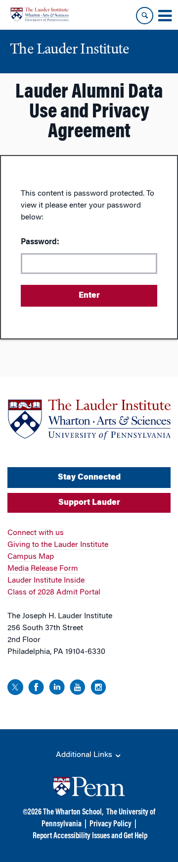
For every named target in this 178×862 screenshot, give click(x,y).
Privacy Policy (110, 824)
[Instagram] (98, 689)
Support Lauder (89, 503)
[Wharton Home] (39, 14)
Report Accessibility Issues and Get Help (90, 836)
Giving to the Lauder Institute (57, 545)
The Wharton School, (73, 812)
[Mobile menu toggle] (165, 16)
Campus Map (30, 557)
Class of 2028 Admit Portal (53, 592)
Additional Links (85, 755)
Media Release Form (42, 569)
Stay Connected (89, 478)
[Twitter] (15, 689)
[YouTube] (78, 689)
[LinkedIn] (57, 689)
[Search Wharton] (144, 15)
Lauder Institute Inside (46, 581)
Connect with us (35, 533)
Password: (40, 242)
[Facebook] (36, 689)
